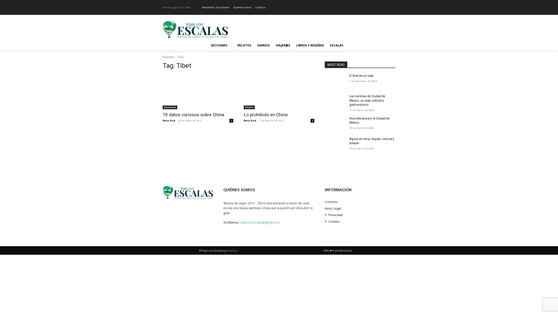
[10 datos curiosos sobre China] (198, 91)
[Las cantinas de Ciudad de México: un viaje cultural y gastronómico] (335, 101)
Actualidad (170, 107)
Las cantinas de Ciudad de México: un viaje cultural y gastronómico (367, 100)
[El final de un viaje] (335, 81)
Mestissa (232, 251)
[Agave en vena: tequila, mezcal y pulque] (335, 144)
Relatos (249, 107)
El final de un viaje (361, 75)
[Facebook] (386, 7)
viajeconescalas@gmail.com (260, 222)
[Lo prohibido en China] (279, 91)
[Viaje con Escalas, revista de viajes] (197, 29)
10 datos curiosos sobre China (193, 114)
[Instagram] (392, 7)
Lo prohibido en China (266, 114)
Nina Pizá (169, 120)
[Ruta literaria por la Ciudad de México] (335, 123)
